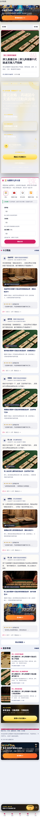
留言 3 (8, 370)
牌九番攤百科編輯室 (8, 74)
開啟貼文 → (17, 311)
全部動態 (36, 250)
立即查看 (30, 807)
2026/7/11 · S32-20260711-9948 (17, 442)
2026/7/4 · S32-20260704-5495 (17, 380)
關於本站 (3, 731)
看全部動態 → (20, 642)
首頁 (5, 814)
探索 (12, 814)
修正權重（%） (8, 229)
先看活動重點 (20, 163)
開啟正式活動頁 (20, 157)
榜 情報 (36, 26)
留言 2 (8, 311)
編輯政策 (13, 731)
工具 (20, 814)
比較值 (6, 218)
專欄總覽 (36, 648)
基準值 (6, 207)
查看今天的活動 (20, 718)
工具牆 (23, 731)
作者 (8, 731)
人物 (35, 814)
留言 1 (8, 635)
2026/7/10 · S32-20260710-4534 (17, 259)
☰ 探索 (4, 26)
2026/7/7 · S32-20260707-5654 (16, 501)
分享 (12, 311)
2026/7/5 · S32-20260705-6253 (16, 560)
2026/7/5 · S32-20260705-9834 (16, 321)
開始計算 (20, 241)
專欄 (18, 731)
